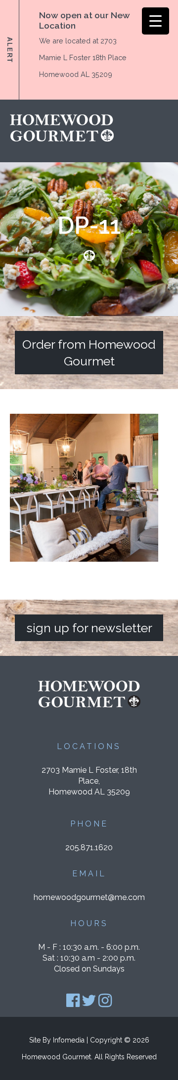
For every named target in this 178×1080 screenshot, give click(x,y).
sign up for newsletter (89, 627)
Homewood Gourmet (56, 1057)
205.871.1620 (89, 847)
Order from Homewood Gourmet (89, 352)
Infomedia (69, 1040)
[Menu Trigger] (155, 21)
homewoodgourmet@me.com (89, 897)
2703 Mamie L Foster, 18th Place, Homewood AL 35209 (89, 780)
